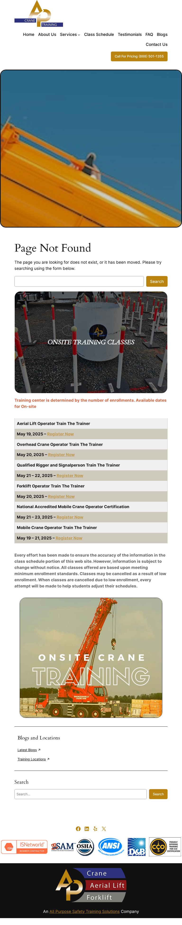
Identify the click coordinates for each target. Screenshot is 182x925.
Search (157, 281)
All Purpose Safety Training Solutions (85, 911)
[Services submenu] (79, 34)
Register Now (60, 434)
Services (68, 34)
